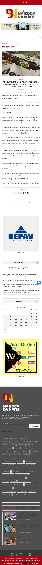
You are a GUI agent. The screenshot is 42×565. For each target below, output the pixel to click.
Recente (8, 508)
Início (12, 43)
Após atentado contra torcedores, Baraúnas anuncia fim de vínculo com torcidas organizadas (21, 84)
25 (11, 326)
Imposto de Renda (18, 471)
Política (35, 484)
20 (21, 323)
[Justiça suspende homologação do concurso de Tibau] (10, 541)
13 (21, 319)
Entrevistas (31, 464)
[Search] (36, 37)
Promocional (7, 488)
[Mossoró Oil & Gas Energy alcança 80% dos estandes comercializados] (10, 516)
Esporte (14, 468)
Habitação (6, 471)
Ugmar (24, 494)
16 (36, 319)
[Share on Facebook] (16, 193)
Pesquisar (5, 423)
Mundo (13, 481)
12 (16, 319)
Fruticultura (25, 468)
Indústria (30, 471)
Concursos (24, 451)
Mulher (5, 481)
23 (36, 323)
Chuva (16, 448)
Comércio (15, 451)
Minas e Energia (19, 478)
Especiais (6, 468)
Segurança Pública (9, 491)
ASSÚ (13, 444)
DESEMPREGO (27, 454)
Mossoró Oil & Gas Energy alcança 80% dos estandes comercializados (27, 515)
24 (5, 326)
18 (11, 323)
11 (11, 319)
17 (5, 323)
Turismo (16, 494)
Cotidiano (35, 451)
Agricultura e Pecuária (31, 441)
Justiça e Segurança (22, 474)
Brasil (29, 444)
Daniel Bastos (16, 454)
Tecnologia (6, 494)
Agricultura (23, 438)
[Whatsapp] (15, 2)
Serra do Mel (22, 491)
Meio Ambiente (7, 478)
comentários (21, 508)
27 (21, 326)
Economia (24, 458)
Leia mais (35, 563)
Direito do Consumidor (10, 458)
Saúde (33, 488)
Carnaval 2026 (7, 448)
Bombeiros (21, 444)
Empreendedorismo (9, 464)
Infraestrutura (8, 474)
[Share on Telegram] (23, 193)
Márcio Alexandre (24, 481)
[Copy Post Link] (25, 193)
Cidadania (25, 448)
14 (26, 319)
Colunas (5, 451)
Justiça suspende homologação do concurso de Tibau (19, 280)
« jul (4, 332)
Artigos (5, 444)
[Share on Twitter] (18, 193)
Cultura (5, 454)
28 (26, 326)
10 (5, 319)
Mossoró (30, 478)
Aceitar (27, 563)
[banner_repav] (21, 23)
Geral (34, 468)
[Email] (26, 2)
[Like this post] (14, 193)
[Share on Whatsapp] (21, 193)
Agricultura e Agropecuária (12, 441)
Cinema (33, 448)
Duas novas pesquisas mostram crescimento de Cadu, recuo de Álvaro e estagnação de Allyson (29, 528)
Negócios (6, 484)
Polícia (28, 484)
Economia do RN (8, 461)
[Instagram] (18, 2)
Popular (33, 508)
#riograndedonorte (9, 438)
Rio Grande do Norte (21, 488)
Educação (19, 461)
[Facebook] (21, 554)
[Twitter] (23, 2)
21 (26, 323)
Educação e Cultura (32, 461)
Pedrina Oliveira (17, 484)
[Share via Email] (28, 193)
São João (32, 491)
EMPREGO (21, 464)
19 (16, 323)
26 (16, 326)
